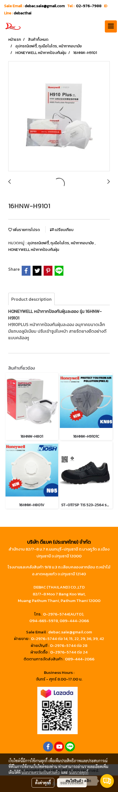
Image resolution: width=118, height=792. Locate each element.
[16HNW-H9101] (59, 116)
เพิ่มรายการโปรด (26, 230)
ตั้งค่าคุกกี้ (43, 782)
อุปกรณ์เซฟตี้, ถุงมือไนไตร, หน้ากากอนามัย (61, 243)
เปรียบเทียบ (64, 230)
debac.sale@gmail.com (70, 632)
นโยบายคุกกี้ (78, 772)
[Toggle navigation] (111, 26)
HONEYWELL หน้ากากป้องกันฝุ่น (33, 250)
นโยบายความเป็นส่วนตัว (40, 772)
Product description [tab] (31, 299)
